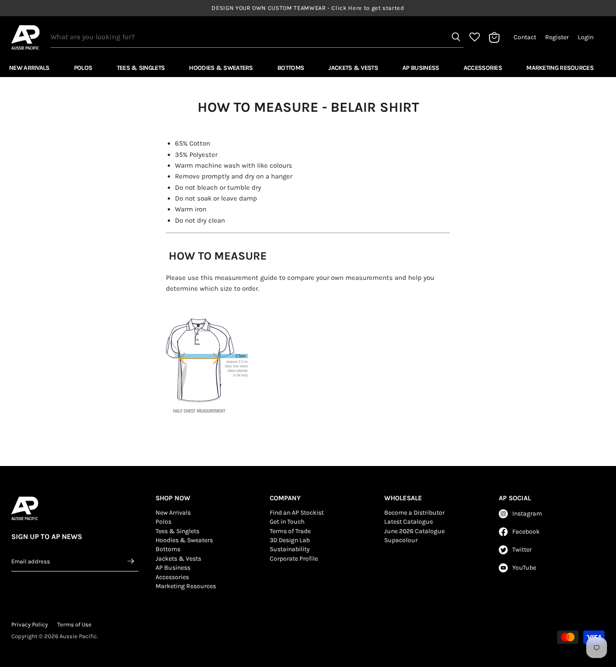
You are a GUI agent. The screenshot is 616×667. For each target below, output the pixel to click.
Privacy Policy (29, 624)
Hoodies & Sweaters (221, 68)
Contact (525, 37)
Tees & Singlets (141, 68)
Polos (83, 68)
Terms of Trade (290, 531)
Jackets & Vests (353, 68)
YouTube (524, 567)
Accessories (483, 68)
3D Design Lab (290, 540)
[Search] (456, 37)
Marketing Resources (559, 68)
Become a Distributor (414, 512)
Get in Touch (287, 521)
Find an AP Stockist (297, 512)
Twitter (522, 549)
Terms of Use (74, 624)
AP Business (420, 68)
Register (557, 37)
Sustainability (290, 549)
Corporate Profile (294, 558)
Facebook (526, 531)
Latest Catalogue (408, 521)
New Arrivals (29, 68)
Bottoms (290, 68)
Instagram (527, 513)
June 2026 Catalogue (414, 531)
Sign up (131, 561)
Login (585, 37)
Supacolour (401, 540)
